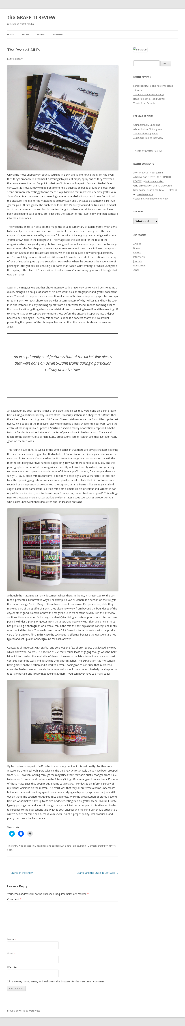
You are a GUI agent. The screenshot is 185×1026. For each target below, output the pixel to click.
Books (136, 248)
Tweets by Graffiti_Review (147, 150)
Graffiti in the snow (20, 872)
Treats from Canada (144, 103)
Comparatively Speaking (146, 124)
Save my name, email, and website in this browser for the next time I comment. (58, 981)
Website (12, 967)
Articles (137, 243)
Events (137, 252)
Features (58, 34)
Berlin (83, 845)
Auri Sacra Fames (69, 845)
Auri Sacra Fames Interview (148, 137)
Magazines (41, 845)
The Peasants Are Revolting (148, 94)
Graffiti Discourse (162, 185)
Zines (136, 269)
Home (10, 34)
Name (12, 939)
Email (11, 953)
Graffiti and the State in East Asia (97, 872)
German (92, 845)
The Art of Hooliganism (145, 133)
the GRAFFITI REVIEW (31, 17)
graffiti (101, 845)
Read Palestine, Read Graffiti (149, 98)
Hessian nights (145, 194)
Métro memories (154, 181)
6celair (137, 198)
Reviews (41, 34)
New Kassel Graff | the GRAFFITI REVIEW (155, 190)
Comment (14, 899)
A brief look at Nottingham (147, 129)
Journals (137, 261)
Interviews (139, 256)
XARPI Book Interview (156, 198)
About (25, 34)
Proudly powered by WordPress (23, 1010)
